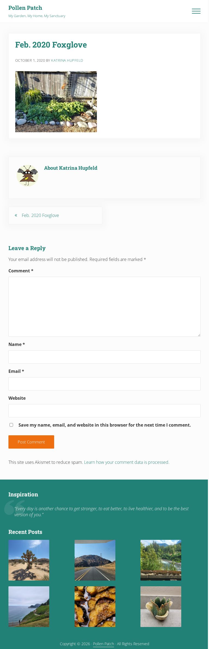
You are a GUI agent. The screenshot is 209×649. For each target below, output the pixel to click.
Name (16, 344)
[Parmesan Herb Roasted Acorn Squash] (95, 606)
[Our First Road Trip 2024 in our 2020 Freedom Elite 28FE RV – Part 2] (160, 560)
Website (17, 398)
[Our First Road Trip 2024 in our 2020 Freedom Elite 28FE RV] (28, 606)
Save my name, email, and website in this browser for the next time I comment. (105, 425)
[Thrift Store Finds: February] (160, 606)
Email (16, 371)
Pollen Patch (25, 7)
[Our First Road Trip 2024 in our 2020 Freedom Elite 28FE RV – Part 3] (95, 560)
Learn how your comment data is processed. (127, 462)
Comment (20, 271)
